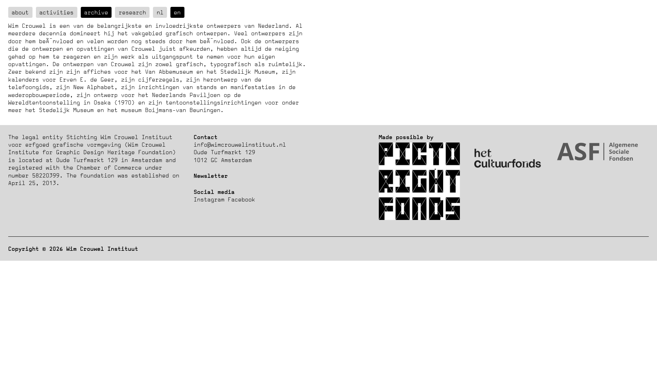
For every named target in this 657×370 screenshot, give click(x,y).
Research (132, 12)
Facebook (241, 199)
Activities (56, 12)
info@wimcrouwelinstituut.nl (240, 144)
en (177, 12)
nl (160, 12)
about (20, 12)
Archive (96, 12)
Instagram (209, 199)
